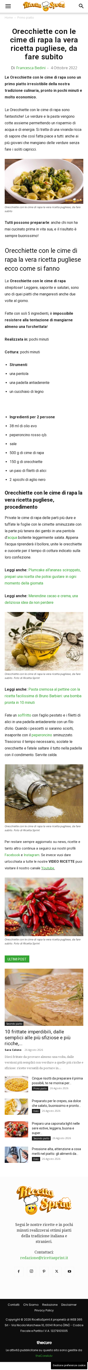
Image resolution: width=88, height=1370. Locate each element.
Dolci (36, 1111)
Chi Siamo (30, 1305)
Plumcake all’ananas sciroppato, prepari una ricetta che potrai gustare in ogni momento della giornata (43, 576)
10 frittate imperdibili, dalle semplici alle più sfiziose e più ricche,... (37, 1037)
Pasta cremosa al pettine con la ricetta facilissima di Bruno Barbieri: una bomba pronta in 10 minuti (43, 696)
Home (9, 18)
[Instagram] (31, 1271)
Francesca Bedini (31, 67)
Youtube (47, 868)
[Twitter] (56, 1271)
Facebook (12, 855)
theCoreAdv (44, 1356)
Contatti (13, 1305)
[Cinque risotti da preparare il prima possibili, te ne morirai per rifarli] (16, 1084)
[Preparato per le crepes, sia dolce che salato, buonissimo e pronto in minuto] (16, 1107)
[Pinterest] (44, 1271)
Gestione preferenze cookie (69, 1365)
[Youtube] (69, 1271)
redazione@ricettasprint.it (44, 1258)
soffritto (24, 715)
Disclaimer (69, 1305)
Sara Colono (13, 1050)
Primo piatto (25, 18)
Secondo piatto (14, 1023)
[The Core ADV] (44, 1344)
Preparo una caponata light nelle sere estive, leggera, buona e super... (56, 1128)
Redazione (49, 1305)
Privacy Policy (44, 1310)
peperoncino (42, 735)
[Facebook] (18, 1271)
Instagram (31, 855)
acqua (12, 537)
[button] (7, 6)
